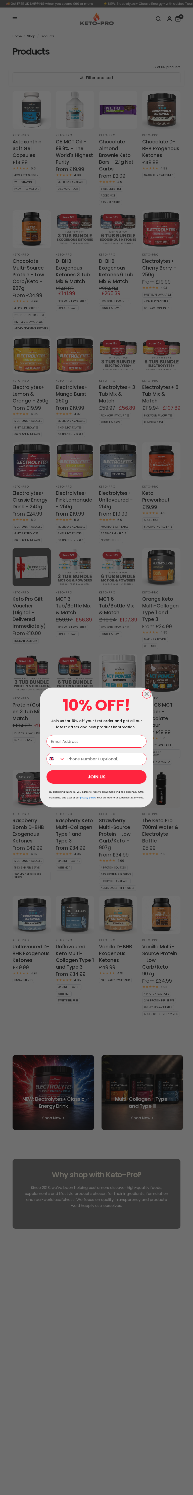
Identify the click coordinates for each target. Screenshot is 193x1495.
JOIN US (96, 777)
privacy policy (87, 797)
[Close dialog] (146, 694)
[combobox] (56, 759)
